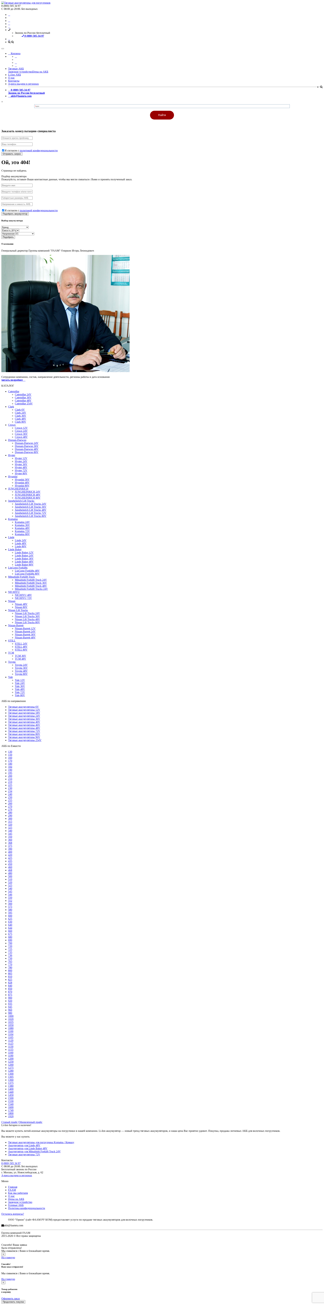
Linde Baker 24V (24, 555)
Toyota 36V (21, 668)
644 (10, 927)
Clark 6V (20, 409)
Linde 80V (20, 546)
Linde (11, 537)
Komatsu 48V (22, 528)
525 (10, 885)
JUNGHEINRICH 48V (27, 494)
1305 (11, 1076)
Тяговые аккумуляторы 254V (25, 740)
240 (10, 794)
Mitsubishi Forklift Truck (21, 576)
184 (10, 766)
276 (10, 809)
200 (10, 776)
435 (10, 861)
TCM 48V (20, 658)
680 (10, 937)
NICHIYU (14, 592)
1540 (11, 1104)
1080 (11, 1028)
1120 (10, 1040)
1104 (10, 1034)
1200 (11, 1058)
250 (10, 797)
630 (10, 921)
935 (10, 1003)
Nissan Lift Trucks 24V (27, 613)
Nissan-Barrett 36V (25, 634)
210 (10, 779)
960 (10, 1010)
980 (10, 1013)
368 (10, 842)
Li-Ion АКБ (14, 74)
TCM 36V (20, 655)
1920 (11, 1116)
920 (10, 1000)
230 (10, 788)
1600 (11, 1107)
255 (10, 800)
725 (10, 949)
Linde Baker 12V (24, 552)
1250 (11, 1061)
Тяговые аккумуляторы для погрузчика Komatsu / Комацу (41, 1142)
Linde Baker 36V (24, 558)
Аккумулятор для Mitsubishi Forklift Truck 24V (34, 1151)
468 (10, 870)
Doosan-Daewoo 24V (26, 443)
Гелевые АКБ (16, 1205)
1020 (11, 1019)
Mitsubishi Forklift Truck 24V (31, 579)
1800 (11, 1113)
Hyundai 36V (22, 479)
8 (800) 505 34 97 (11, 1163)
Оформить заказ (10, 1298)
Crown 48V (21, 437)
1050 (11, 1025)
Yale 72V (20, 692)
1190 (10, 1055)
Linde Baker (14, 549)
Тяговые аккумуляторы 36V (24, 718)
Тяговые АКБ (16, 68)
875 (10, 994)
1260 (11, 1064)
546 (10, 894)
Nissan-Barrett (15, 625)
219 (10, 782)
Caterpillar (13, 391)
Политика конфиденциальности (26, 1208)
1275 (11, 1067)
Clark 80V (20, 421)
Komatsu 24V (22, 522)
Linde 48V (20, 543)
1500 (11, 1098)
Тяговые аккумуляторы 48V (24, 728)
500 (10, 876)
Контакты (13, 80)
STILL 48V (21, 646)
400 (10, 852)
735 (10, 952)
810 (10, 976)
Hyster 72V (21, 470)
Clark (11, 406)
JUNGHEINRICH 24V (27, 491)
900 (10, 997)
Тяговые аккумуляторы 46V (24, 725)
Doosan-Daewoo (17, 440)
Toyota (12, 661)
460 (10, 867)
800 (10, 970)
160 (10, 757)
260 (10, 803)
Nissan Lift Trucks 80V (27, 622)
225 (10, 785)
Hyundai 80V (22, 485)
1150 (10, 1046)
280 (10, 812)
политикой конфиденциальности (39, 150)
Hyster (11, 455)
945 (10, 1007)
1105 (10, 1037)
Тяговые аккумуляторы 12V (24, 709)
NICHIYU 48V (23, 595)
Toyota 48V (21, 671)
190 (10, 769)
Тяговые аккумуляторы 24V (24, 715)
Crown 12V (21, 427)
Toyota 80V (21, 674)
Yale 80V (20, 695)
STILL (12, 640)
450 (10, 864)
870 (10, 991)
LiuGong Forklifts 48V (27, 570)
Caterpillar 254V (24, 403)
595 (10, 912)
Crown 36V (21, 434)
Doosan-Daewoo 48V (26, 449)
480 (10, 873)
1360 (11, 1079)
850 (10, 988)
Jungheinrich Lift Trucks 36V (30, 506)
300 (10, 818)
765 (10, 961)
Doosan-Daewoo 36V (26, 446)
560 (10, 903)
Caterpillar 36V (23, 397)
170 (10, 760)
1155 (10, 1049)
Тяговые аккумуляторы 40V (24, 722)
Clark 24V (20, 412)
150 (10, 754)
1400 (11, 1089)
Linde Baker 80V (24, 564)
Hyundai (12, 476)
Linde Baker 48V (24, 561)
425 (10, 858)
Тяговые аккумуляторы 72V (24, 731)
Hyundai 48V (22, 482)
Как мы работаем (18, 1193)
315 (10, 821)
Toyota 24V (21, 664)
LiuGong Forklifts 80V (27, 573)
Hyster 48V (21, 467)
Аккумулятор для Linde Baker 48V (27, 1148)
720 (10, 946)
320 (10, 824)
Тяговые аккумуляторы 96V (24, 737)
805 (10, 973)
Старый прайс (9, 1122)
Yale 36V (20, 686)
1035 (11, 1022)
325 (10, 827)
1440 (11, 1092)
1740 (11, 1110)
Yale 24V (20, 683)
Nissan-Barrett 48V (25, 637)
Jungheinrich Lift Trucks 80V (30, 516)
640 (10, 924)
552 (10, 900)
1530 (11, 1101)
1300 (11, 1073)
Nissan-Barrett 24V (25, 631)
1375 (11, 1082)
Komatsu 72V (22, 531)
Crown (12, 424)
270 (10, 806)
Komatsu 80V (22, 534)
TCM (11, 652)
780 (10, 967)
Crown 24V (21, 430)
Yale (10, 677)
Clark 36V (20, 415)
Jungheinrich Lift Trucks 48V (30, 509)
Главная (12, 1186)
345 (10, 833)
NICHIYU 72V (23, 598)
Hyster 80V (21, 473)
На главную (8, 1257)
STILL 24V (21, 643)
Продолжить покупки (13, 1302)
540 (10, 888)
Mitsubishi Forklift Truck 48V (31, 585)
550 (10, 897)
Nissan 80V (21, 607)
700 (10, 943)
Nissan (11, 601)
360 (10, 839)
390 (10, 848)
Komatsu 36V (22, 525)
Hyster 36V (21, 464)
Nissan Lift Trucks (18, 610)
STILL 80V (21, 649)
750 (10, 958)
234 (10, 791)
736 (10, 955)
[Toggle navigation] (2, 48)
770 (10, 964)
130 (10, 751)
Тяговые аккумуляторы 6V (23, 706)
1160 (10, 1052)
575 (10, 906)
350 (10, 836)
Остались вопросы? (12, 1213)
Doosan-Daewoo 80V (26, 452)
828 (10, 982)
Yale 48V (20, 689)
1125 (10, 1043)
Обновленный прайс (30, 1122)
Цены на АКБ (40, 71)
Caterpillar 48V (23, 400)
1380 (11, 1086)
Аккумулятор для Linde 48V (24, 1145)
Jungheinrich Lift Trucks (21, 500)
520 (10, 882)
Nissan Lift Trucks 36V (27, 616)
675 (10, 934)
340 (10, 830)
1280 (11, 1070)
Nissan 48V (21, 604)
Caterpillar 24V (23, 394)
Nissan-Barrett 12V (25, 628)
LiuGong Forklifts (18, 567)
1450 (11, 1095)
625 (10, 918)
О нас (11, 77)
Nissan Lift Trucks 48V (27, 619)
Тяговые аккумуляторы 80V (24, 734)
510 (10, 879)
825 (10, 979)
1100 (10, 1031)
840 (10, 985)
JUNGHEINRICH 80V (27, 497)
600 (10, 915)
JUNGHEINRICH (18, 488)
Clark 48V (20, 418)
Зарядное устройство (20, 71)
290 (10, 815)
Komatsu (13, 519)
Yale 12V (20, 680)
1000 (11, 1016)
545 (10, 891)
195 (10, 773)
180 (10, 763)
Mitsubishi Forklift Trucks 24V (31, 589)
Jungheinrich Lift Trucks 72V (30, 513)
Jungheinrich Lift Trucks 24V (30, 503)
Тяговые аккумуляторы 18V (24, 712)
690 (10, 940)
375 (10, 845)
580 (10, 909)
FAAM (12, 1190)
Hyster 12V (21, 458)
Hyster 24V (21, 461)
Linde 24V (20, 540)
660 (10, 931)
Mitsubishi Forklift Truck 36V (31, 582)
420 (10, 855)
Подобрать (8, 237)
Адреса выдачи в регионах (23, 83)
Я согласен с (31, 150)
